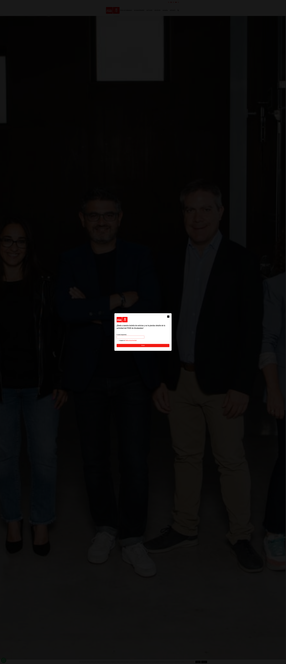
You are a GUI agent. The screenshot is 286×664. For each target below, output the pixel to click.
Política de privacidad (131, 340)
